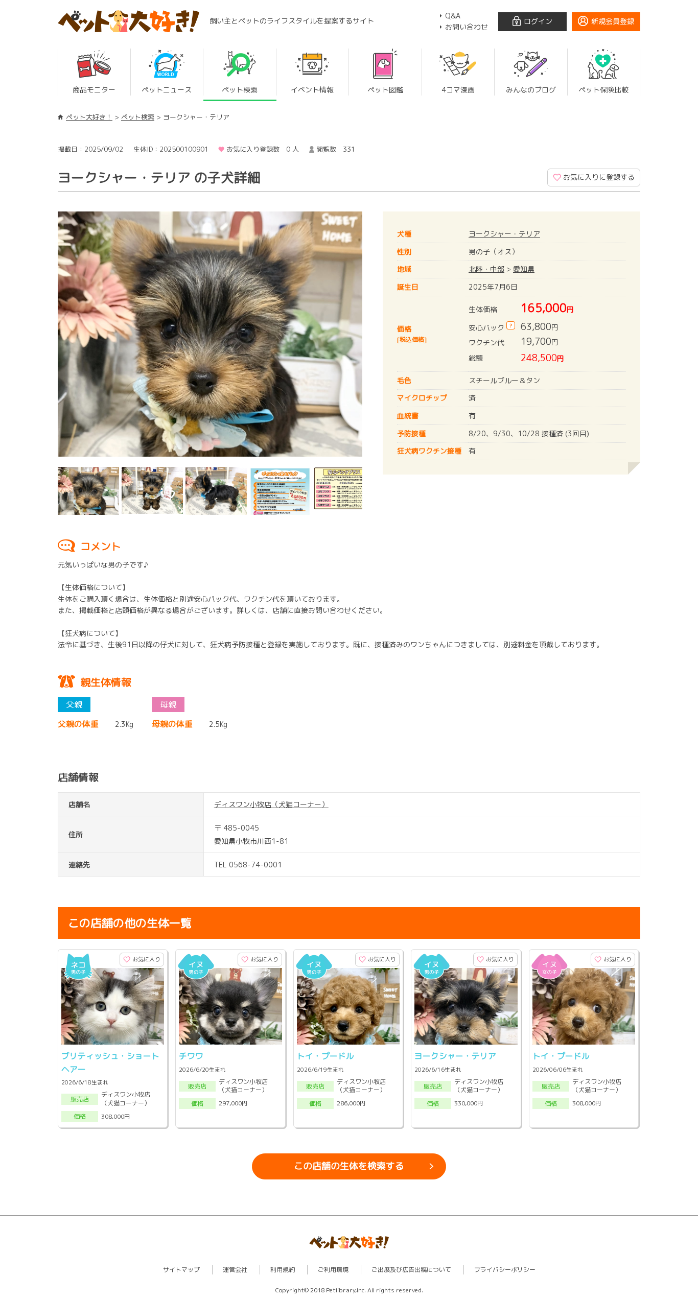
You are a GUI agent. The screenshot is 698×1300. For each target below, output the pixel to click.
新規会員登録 (612, 21)
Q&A (452, 15)
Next (377, 336)
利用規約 (282, 1269)
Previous (42, 336)
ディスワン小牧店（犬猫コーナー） (271, 804)
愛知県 (523, 269)
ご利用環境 (333, 1269)
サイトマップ (181, 1269)
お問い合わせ (466, 27)
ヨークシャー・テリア (504, 234)
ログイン (538, 21)
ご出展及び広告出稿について (411, 1269)
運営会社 (235, 1269)
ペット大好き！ (89, 117)
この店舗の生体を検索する (349, 1166)
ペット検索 (137, 117)
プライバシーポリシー (505, 1269)
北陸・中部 (486, 269)
